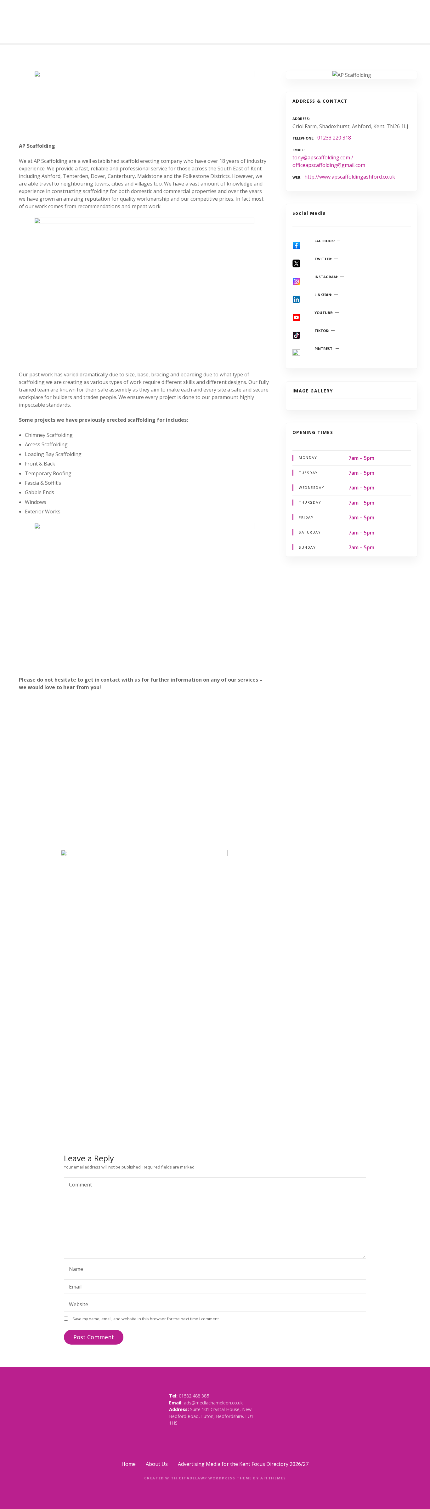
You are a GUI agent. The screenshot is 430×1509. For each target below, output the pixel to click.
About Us (157, 1463)
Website (78, 1304)
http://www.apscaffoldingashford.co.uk (349, 176)
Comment (78, 1185)
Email (73, 1287)
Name (74, 1270)
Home (129, 1463)
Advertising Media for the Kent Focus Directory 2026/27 (243, 1463)
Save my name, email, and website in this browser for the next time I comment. (146, 1319)
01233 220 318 (334, 137)
